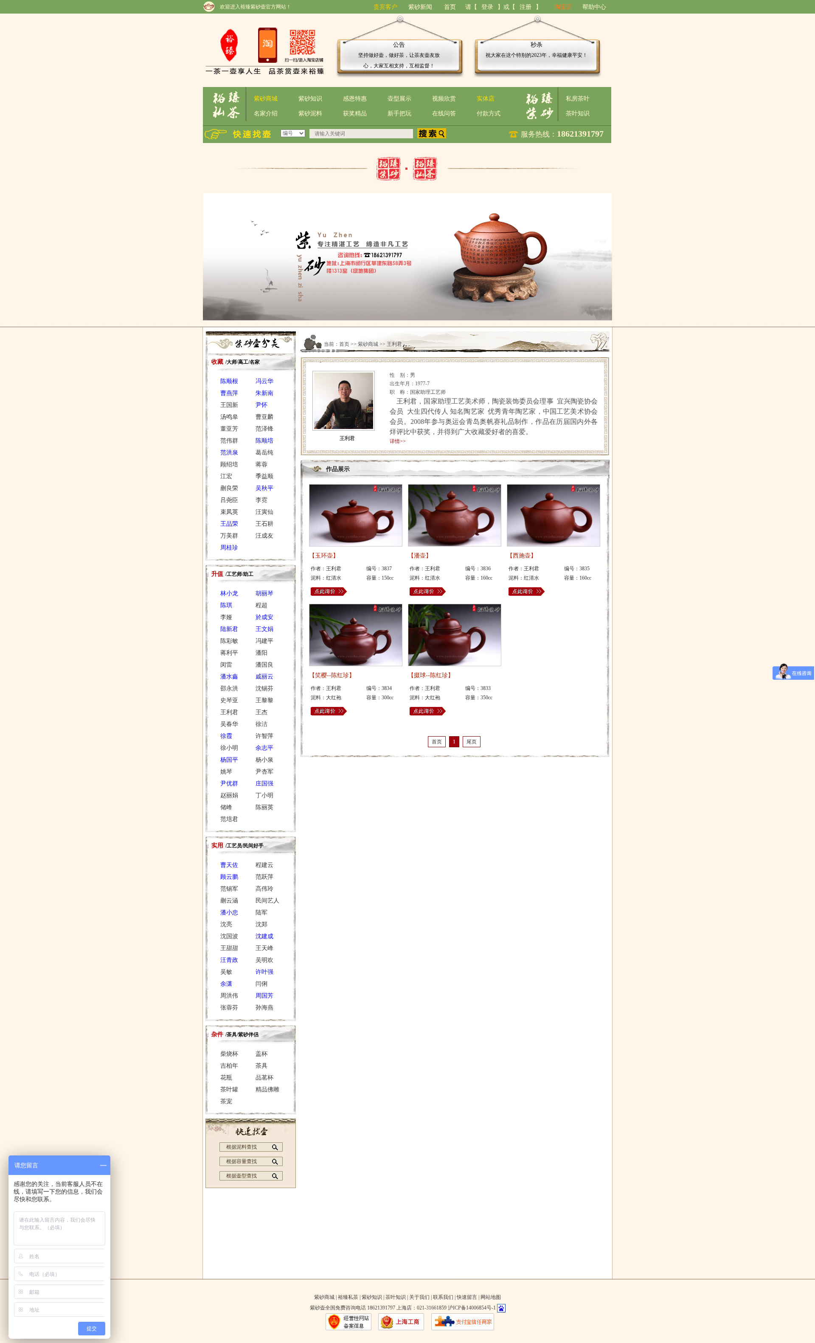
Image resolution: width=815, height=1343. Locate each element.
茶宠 (226, 1101)
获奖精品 (355, 113)
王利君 (229, 712)
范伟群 (229, 440)
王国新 (229, 405)
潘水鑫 (229, 676)
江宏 (226, 476)
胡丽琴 (264, 593)
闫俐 (261, 984)
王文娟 (264, 629)
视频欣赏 (444, 98)
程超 (261, 605)
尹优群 (229, 783)
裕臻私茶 (348, 1297)
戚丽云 (264, 676)
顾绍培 (229, 464)
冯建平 (264, 641)
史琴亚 (229, 700)
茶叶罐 (229, 1089)
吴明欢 (264, 960)
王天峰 (264, 948)
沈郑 (261, 924)
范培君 (229, 819)
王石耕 (264, 524)
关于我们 (419, 1297)
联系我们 (443, 1297)
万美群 (229, 536)
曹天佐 (229, 865)
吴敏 (226, 972)
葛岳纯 (264, 452)
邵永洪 (229, 688)
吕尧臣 (229, 500)
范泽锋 (264, 429)
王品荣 (229, 524)
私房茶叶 (578, 98)
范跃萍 (264, 877)
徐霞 (226, 736)
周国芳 (264, 996)
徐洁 (261, 724)
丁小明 (264, 795)
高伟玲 (264, 889)
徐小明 (229, 748)
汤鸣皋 (229, 417)
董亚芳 (229, 429)
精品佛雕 (267, 1089)
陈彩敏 (229, 641)
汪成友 (264, 536)
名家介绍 (266, 113)
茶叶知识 (578, 113)
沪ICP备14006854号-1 (472, 1308)
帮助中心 (594, 7)
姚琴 (226, 771)
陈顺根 (229, 381)
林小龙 (229, 593)
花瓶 (226, 1077)
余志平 (264, 748)
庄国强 (264, 783)
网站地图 (491, 1297)
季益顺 (264, 476)
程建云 (264, 865)
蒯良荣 (229, 488)
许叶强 (264, 972)
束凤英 (229, 512)
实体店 (486, 98)
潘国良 (264, 665)
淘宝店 (563, 7)
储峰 (226, 807)
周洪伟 (229, 996)
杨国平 (229, 760)
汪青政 (229, 960)
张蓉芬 (229, 1007)
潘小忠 (229, 912)
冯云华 (264, 381)
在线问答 (444, 113)
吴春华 (229, 724)
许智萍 (264, 736)
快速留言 (467, 1297)
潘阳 (261, 653)
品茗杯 (264, 1077)
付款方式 (488, 113)
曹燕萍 (229, 393)
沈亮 (226, 924)
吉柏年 (229, 1066)
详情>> (398, 441)
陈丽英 (264, 807)
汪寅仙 (264, 512)
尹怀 (261, 405)
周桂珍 (229, 547)
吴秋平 (264, 488)
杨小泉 (264, 760)
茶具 (261, 1066)
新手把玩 (399, 113)
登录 (487, 7)
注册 (525, 7)
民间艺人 (267, 900)
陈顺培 (264, 440)
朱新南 (264, 393)
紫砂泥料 (310, 113)
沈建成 (264, 936)
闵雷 (226, 665)
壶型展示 (399, 98)
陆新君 (229, 629)
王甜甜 (229, 948)
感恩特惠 (355, 98)
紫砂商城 (266, 98)
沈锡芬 (264, 688)
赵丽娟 (229, 795)
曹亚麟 (264, 417)
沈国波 (229, 936)
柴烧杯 (229, 1054)
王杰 (261, 712)
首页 (450, 7)
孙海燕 (264, 1007)
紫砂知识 (310, 98)
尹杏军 (264, 771)
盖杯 (261, 1054)
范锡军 (229, 889)
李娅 (226, 617)
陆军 (261, 912)
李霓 (261, 500)
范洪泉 (229, 452)
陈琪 (226, 605)
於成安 (264, 617)
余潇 (226, 984)
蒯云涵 (229, 900)
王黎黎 (264, 700)
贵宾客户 (385, 7)
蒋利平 (229, 653)
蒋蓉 (261, 464)
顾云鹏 (229, 877)
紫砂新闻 (420, 7)
